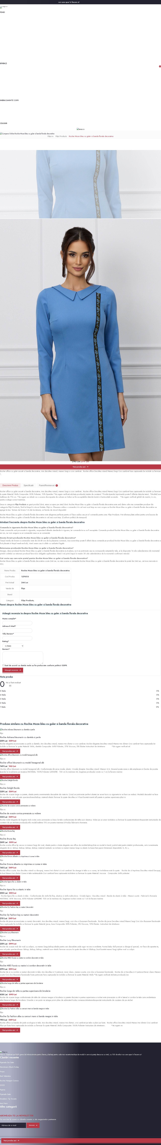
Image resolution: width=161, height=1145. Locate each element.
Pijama (2, 1089)
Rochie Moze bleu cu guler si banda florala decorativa (91, 136)
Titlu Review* (8, 634)
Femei (2, 12)
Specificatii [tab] (28, 485)
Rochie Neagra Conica (9, 1080)
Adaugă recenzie (11, 670)
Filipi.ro (50, 136)
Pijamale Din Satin (7, 1062)
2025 (2, 1085)
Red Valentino (5, 1076)
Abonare (32, 1125)
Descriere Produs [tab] (10, 485)
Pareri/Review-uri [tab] (48, 485)
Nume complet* (9, 618)
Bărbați (3, 63)
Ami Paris (4, 1103)
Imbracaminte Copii (9, 100)
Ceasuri (3, 123)
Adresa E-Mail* (9, 626)
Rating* (5, 641)
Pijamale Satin (5, 1094)
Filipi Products (61, 136)
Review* (6, 649)
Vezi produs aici (79, 467)
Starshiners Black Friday (9, 1067)
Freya (2, 1071)
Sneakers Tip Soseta (8, 1098)
